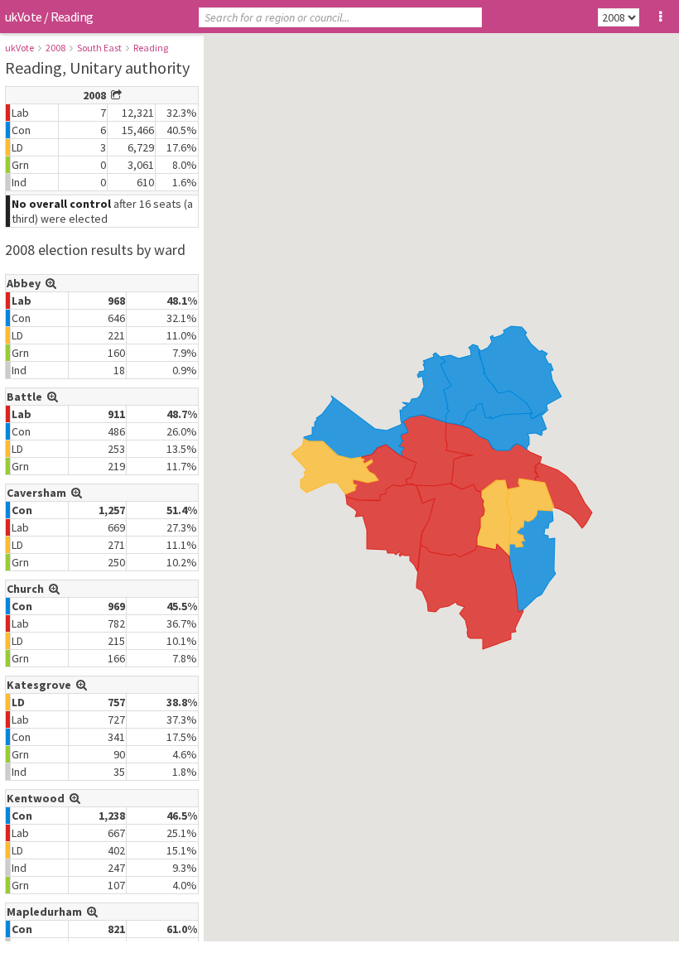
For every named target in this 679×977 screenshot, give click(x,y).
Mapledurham (47, 911)
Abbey (26, 283)
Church (28, 588)
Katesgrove (41, 684)
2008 (55, 47)
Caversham (39, 492)
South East (99, 47)
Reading (150, 47)
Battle (27, 396)
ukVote (23, 16)
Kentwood (38, 798)
